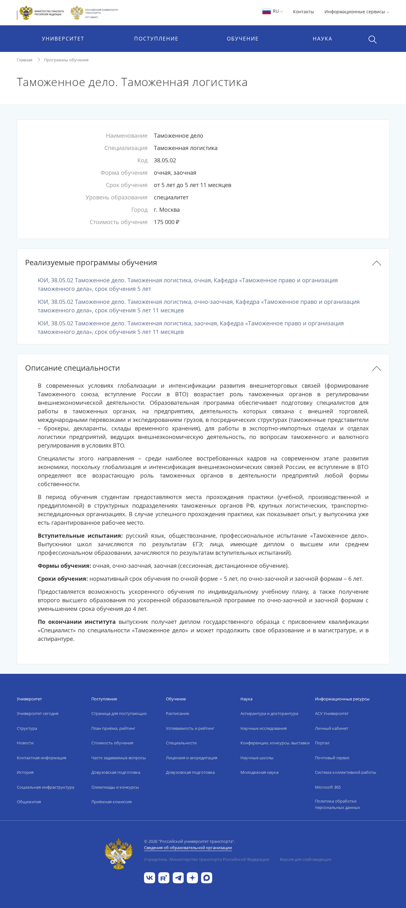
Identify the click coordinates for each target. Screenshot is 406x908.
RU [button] (276, 11)
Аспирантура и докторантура (269, 713)
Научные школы (256, 758)
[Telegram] (178, 877)
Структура (27, 728)
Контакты (303, 12)
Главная (24, 60)
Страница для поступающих (119, 713)
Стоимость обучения (112, 743)
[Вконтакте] (149, 877)
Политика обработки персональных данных (337, 804)
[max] (206, 877)
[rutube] (163, 877)
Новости (25, 743)
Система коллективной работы (345, 772)
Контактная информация (41, 758)
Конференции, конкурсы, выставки (275, 743)
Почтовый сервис (332, 758)
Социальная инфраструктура (45, 787)
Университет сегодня (37, 713)
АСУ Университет (332, 713)
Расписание (177, 713)
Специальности (181, 743)
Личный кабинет (331, 728)
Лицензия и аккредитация (191, 758)
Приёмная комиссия (111, 802)
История (25, 772)
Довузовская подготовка (115, 772)
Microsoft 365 (328, 787)
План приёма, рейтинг (113, 728)
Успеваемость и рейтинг (190, 728)
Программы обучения (66, 60)
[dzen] (192, 877)
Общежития (29, 802)
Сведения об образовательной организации (188, 847)
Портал (322, 743)
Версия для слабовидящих (305, 859)
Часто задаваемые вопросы (118, 758)
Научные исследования (263, 728)
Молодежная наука (259, 772)
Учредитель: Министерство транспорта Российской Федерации (206, 859)
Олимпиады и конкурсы (115, 787)
